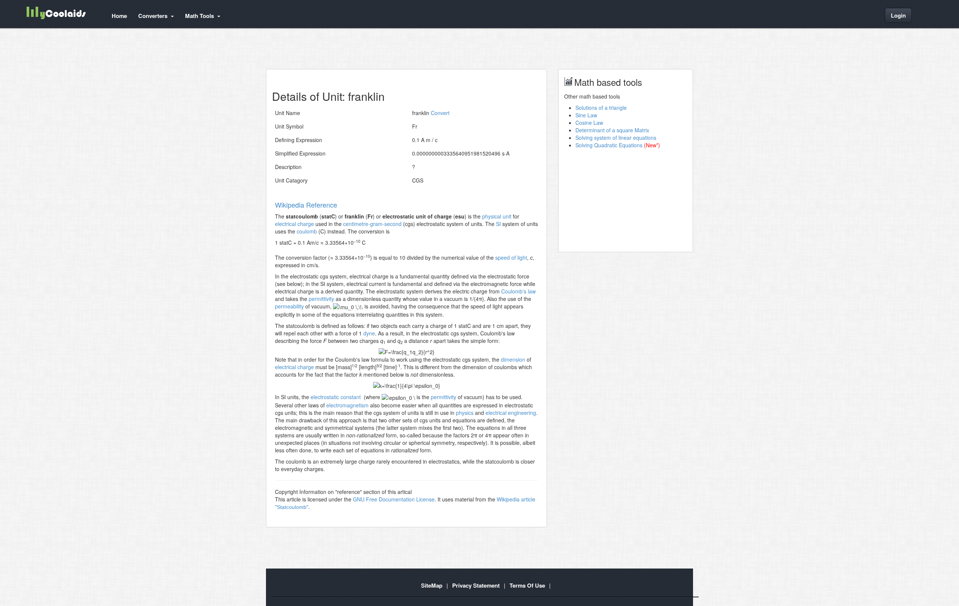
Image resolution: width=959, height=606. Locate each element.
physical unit (496, 216)
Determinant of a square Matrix (612, 130)
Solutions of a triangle (601, 107)
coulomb (307, 231)
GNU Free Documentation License (394, 499)
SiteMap (431, 585)
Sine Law (586, 115)
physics (465, 412)
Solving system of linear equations (615, 137)
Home (119, 16)
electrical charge (294, 223)
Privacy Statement (476, 585)
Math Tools (200, 16)
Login (898, 15)
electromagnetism (347, 405)
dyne (369, 333)
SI (498, 223)
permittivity (321, 298)
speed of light (511, 257)
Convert (440, 113)
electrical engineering (510, 412)
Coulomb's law (518, 291)
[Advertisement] (402, 48)
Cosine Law (589, 122)
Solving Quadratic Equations (608, 145)
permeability (289, 306)
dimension (513, 359)
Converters (153, 16)
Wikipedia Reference (306, 204)
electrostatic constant (336, 397)
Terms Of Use (527, 585)
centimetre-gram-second (372, 223)
